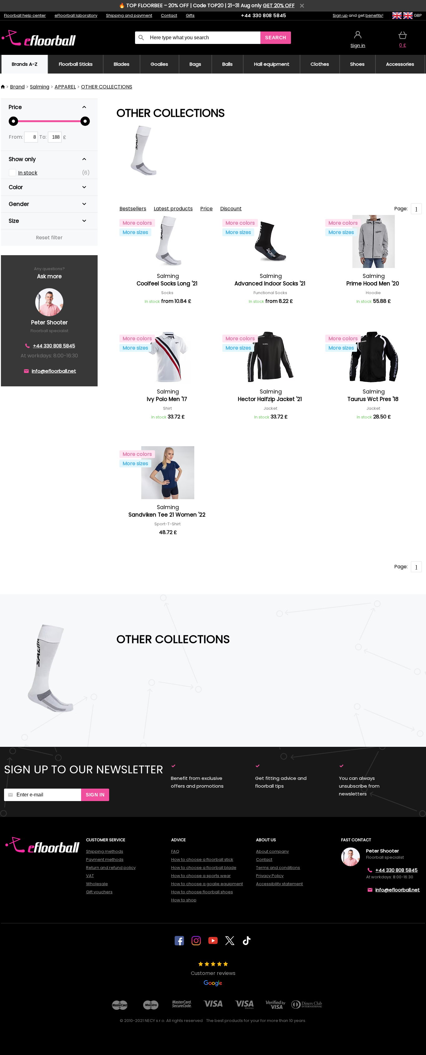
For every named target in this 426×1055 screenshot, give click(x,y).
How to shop (183, 900)
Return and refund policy (111, 868)
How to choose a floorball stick (202, 859)
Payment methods (104, 859)
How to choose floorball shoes (202, 892)
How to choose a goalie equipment (207, 884)
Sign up (340, 15)
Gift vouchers (99, 892)
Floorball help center (25, 15)
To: (43, 137)
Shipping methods (104, 851)
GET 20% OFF (279, 5)
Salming (39, 86)
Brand (17, 86)
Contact (169, 15)
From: (16, 137)
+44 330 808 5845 (263, 15)
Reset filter (49, 237)
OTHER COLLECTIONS (106, 86)
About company (272, 851)
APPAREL (65, 86)
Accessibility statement (279, 884)
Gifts (190, 15)
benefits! (374, 15)
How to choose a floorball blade (203, 868)
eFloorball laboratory (76, 15)
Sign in (95, 794)
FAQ (175, 851)
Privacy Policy (269, 876)
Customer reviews (213, 973)
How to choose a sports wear (201, 876)
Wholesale (97, 884)
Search (275, 37)
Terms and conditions (278, 868)
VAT (90, 876)
